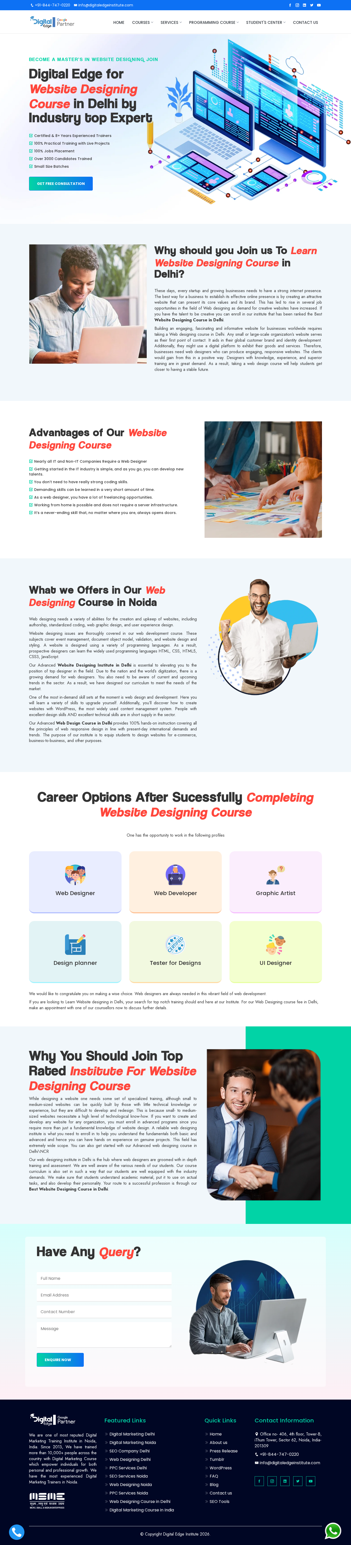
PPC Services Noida (128, 1493)
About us (218, 1442)
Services (169, 22)
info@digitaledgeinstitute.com (105, 5)
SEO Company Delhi (129, 1451)
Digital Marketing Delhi (131, 1434)
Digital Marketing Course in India (141, 1510)
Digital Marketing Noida (132, 1442)
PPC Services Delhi (127, 1468)
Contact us (305, 22)
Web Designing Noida (130, 1485)
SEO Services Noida (128, 1476)
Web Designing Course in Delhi (139, 1501)
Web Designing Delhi (129, 1459)
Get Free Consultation (61, 183)
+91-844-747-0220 (52, 5)
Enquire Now (58, 1359)
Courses (141, 22)
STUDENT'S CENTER (264, 22)
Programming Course (212, 22)
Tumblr (216, 1459)
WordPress (220, 1468)
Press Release (223, 1451)
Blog (213, 1485)
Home (118, 22)
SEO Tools (219, 1501)
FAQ (213, 1476)
